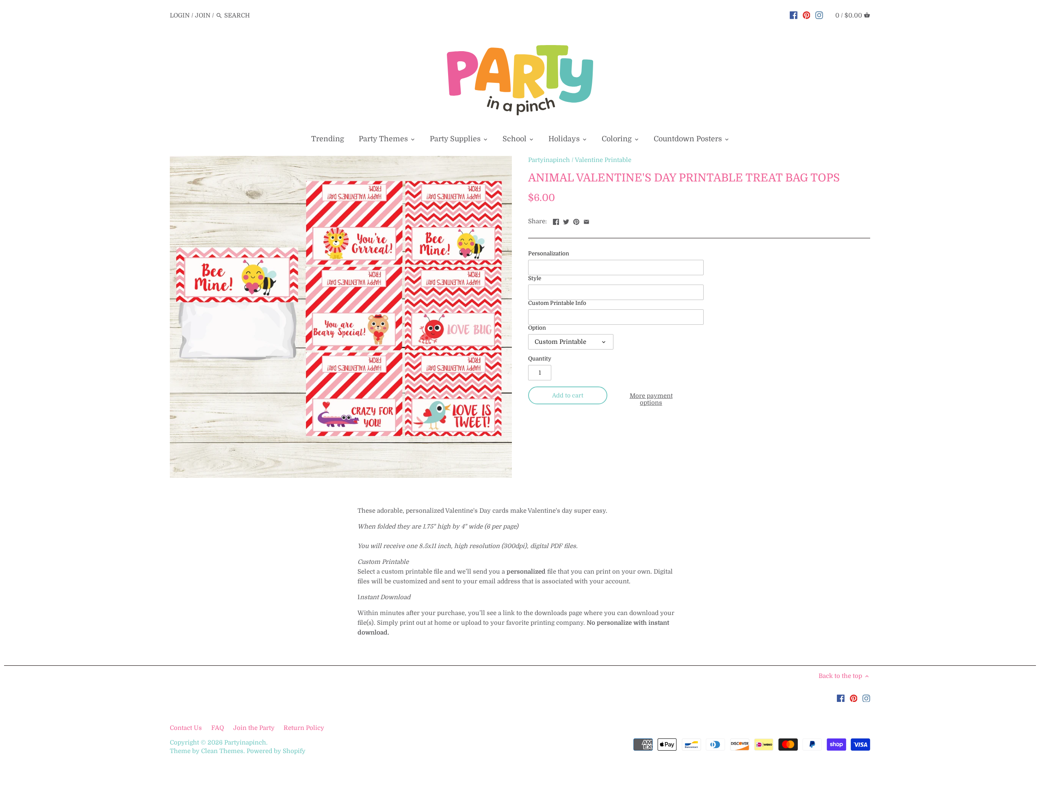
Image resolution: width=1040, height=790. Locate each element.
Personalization (548, 253)
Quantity (539, 359)
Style (534, 278)
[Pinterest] (806, 15)
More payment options (651, 399)
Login (180, 15)
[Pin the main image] (576, 220)
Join (202, 15)
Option (537, 328)
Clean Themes (222, 751)
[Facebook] (793, 15)
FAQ (217, 728)
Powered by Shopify (276, 751)
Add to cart (567, 395)
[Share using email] (586, 220)
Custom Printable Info (557, 303)
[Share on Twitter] (566, 220)
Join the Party (254, 728)
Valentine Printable (603, 160)
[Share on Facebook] (556, 220)
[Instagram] (819, 15)
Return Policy (304, 728)
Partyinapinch (549, 160)
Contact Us (187, 728)
